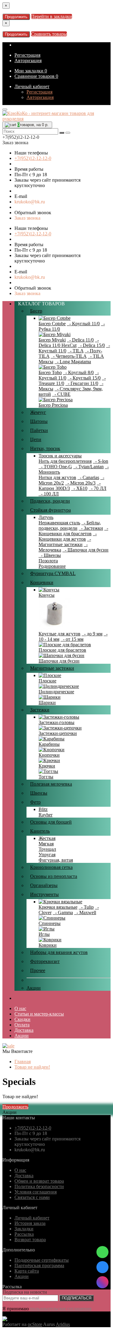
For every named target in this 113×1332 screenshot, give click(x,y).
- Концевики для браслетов (73, 531)
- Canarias (88, 477)
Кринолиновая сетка (51, 867)
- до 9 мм (92, 633)
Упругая (47, 854)
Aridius (63, 1324)
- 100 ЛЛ (49, 493)
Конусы (47, 595)
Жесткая (47, 838)
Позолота (48, 560)
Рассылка (24, 1234)
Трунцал (47, 849)
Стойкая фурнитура (50, 510)
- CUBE (61, 394)
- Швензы (50, 555)
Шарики (47, 702)
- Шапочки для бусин (85, 549)
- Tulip (86, 907)
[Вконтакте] (102, 1267)
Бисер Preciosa (53, 405)
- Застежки (91, 528)
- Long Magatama (73, 361)
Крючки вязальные (58, 907)
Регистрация (27, 55)
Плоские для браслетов (62, 650)
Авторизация (28, 60)
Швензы (38, 793)
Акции (34, 987)
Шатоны (39, 421)
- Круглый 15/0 (84, 377)
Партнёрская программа (39, 1265)
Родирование (52, 566)
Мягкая (46, 843)
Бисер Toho (50, 372)
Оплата (22, 1024)
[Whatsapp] (102, 1252)
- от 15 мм (72, 639)
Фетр (35, 802)
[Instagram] (102, 1282)
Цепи (35, 439)
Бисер (36, 310)
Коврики (48, 945)
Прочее (37, 970)
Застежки (39, 709)
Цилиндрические (56, 691)
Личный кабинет (31, 86)
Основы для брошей (51, 822)
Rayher (45, 814)
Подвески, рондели (50, 501)
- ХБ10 (79, 488)
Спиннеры (50, 923)
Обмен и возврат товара (39, 1181)
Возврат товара (30, 1239)
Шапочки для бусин (59, 660)
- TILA (75, 350)
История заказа (30, 1223)
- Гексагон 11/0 (81, 383)
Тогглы (46, 776)
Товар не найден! (32, 1067)
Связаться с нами (32, 1197)
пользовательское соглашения (60, 1308)
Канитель (40, 831)
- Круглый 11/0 (83, 323)
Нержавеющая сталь (59, 522)
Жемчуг (38, 412)
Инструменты (44, 894)
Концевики (41, 582)
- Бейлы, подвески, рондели (70, 525)
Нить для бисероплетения (65, 461)
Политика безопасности (39, 1186)
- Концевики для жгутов (68, 536)
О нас (20, 1008)
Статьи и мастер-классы (39, 1013)
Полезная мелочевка (51, 784)
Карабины (49, 744)
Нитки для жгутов (57, 477)
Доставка (23, 1030)
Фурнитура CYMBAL (53, 573)
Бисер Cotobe (52, 323)
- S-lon (100, 461)
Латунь (46, 517)
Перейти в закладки (51, 16)
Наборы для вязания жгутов (59, 952)
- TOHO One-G (55, 466)
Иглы (44, 934)
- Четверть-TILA (68, 356)
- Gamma (63, 912)
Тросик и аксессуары (60, 455)
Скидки (22, 1019)
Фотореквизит (45, 961)
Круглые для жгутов (59, 633)
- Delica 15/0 (91, 345)
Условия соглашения (35, 1191)
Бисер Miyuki (52, 339)
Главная (22, 1061)
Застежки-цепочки (58, 733)
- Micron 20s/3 (80, 482)
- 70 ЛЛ (97, 488)
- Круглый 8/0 (78, 372)
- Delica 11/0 (80, 339)
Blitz (43, 809)
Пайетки (39, 430)
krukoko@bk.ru (29, 201)
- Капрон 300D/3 (70, 485)
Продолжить (16, 16)
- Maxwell (85, 912)
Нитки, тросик (45, 448)
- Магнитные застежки (65, 541)
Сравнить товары (49, 34)
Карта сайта (26, 1270)
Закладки (23, 1228)
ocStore (35, 1324)
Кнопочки (49, 755)
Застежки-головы (56, 722)
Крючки (47, 765)
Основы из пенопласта (53, 876)
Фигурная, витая (56, 860)
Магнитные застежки (52, 668)
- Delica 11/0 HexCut (69, 342)
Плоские (47, 680)
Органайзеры (44, 885)
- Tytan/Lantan (88, 466)
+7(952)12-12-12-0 (32, 158)
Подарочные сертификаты (41, 1260)
